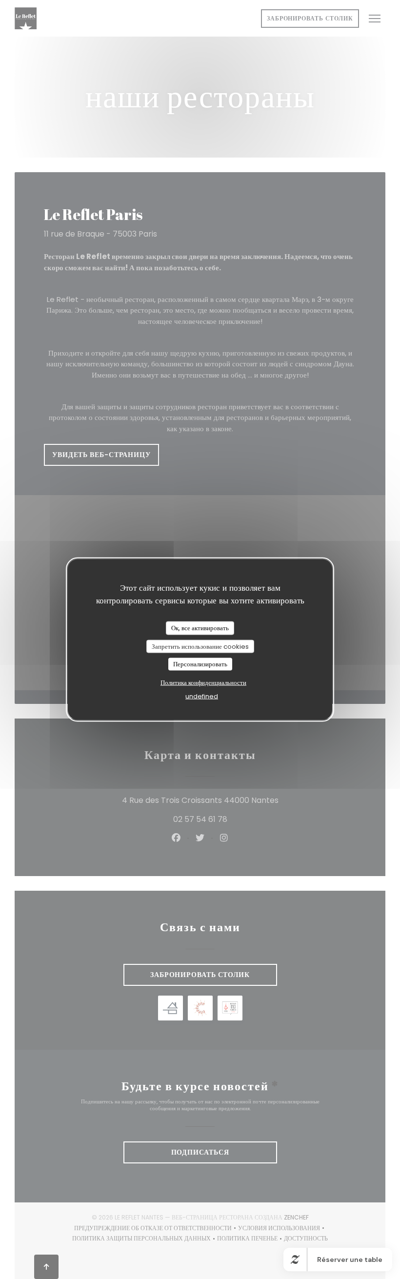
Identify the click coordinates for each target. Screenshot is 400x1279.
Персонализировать (200, 664)
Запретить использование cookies (200, 646)
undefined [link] (201, 695)
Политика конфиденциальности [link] (203, 682)
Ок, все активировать (200, 628)
